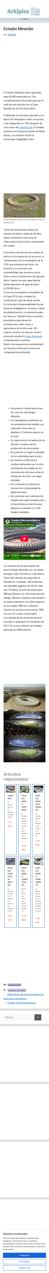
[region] (24, 1251)
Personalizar (24, 1262)
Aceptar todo (25, 1255)
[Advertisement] (24, 65)
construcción (26, 127)
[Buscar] (37, 1017)
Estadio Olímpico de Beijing (10, 876)
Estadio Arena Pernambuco (21, 1002)
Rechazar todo (24, 1268)
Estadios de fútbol (16, 990)
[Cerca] (46, 1232)
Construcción (14, 985)
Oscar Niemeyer (33, 336)
